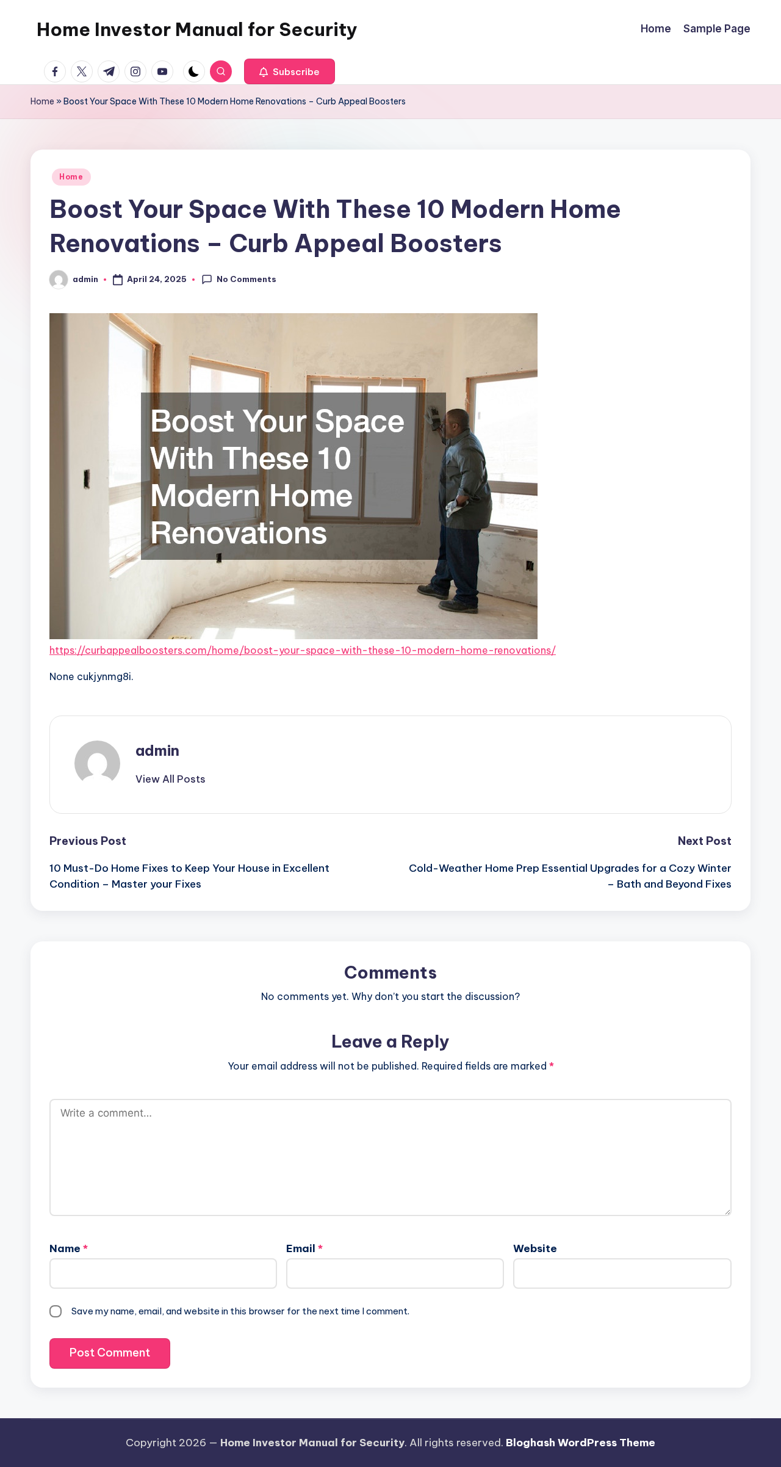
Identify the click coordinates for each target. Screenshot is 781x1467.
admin (157, 750)
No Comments (246, 279)
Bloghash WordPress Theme (580, 1442)
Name (68, 1248)
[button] (289, 71)
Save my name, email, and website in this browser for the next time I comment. (240, 1311)
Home (42, 101)
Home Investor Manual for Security (197, 29)
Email (304, 1248)
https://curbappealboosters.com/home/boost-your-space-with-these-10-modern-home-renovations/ (302, 650)
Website (535, 1248)
